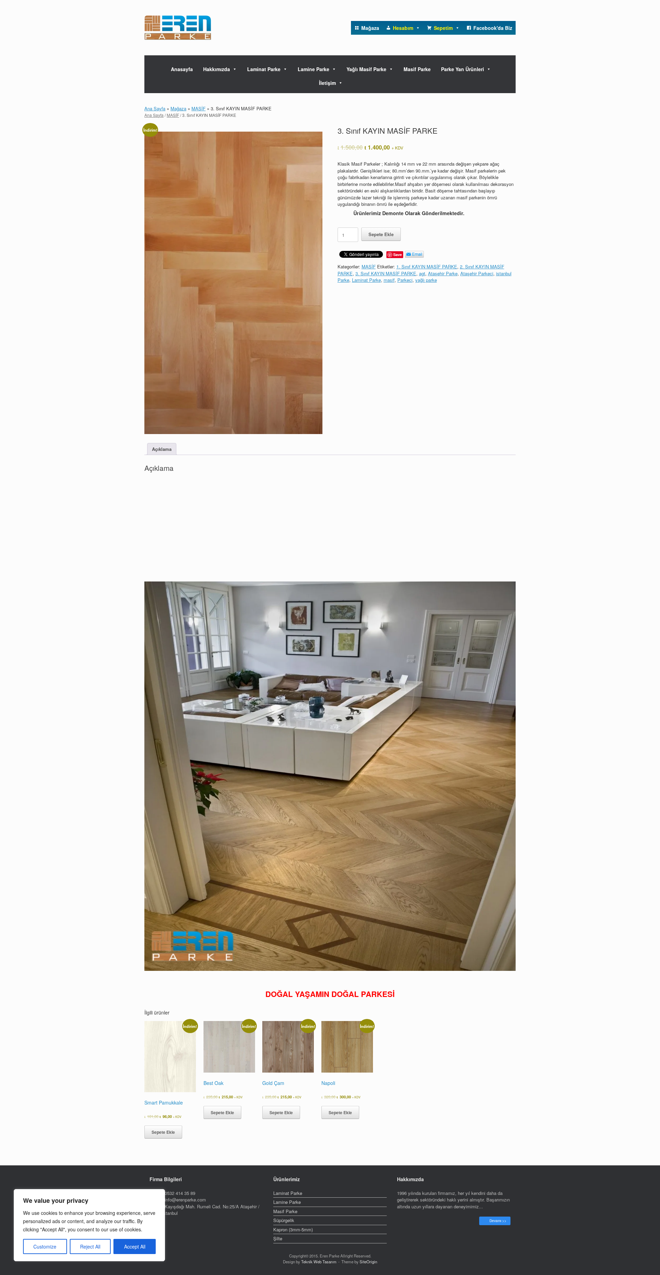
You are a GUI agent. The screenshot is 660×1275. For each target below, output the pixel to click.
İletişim (327, 82)
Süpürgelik (283, 1220)
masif (389, 280)
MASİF (198, 108)
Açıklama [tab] (162, 449)
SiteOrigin (368, 1261)
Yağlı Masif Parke (366, 69)
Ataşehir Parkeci (476, 273)
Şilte (277, 1238)
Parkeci (404, 280)
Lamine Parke (313, 69)
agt (422, 273)
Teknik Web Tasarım (319, 1261)
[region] (89, 1225)
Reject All (90, 1246)
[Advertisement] (330, 529)
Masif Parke (417, 69)
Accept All (134, 1246)
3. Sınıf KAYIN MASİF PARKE (385, 273)
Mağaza (178, 108)
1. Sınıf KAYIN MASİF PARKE (426, 266)
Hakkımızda (216, 69)
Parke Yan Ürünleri (462, 69)
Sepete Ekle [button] (163, 1132)
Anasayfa (182, 69)
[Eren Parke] (177, 27)
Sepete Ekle (381, 234)
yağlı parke (426, 280)
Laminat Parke (263, 69)
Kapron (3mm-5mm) (293, 1229)
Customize (44, 1246)
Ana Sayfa (154, 108)
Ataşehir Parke (443, 273)
